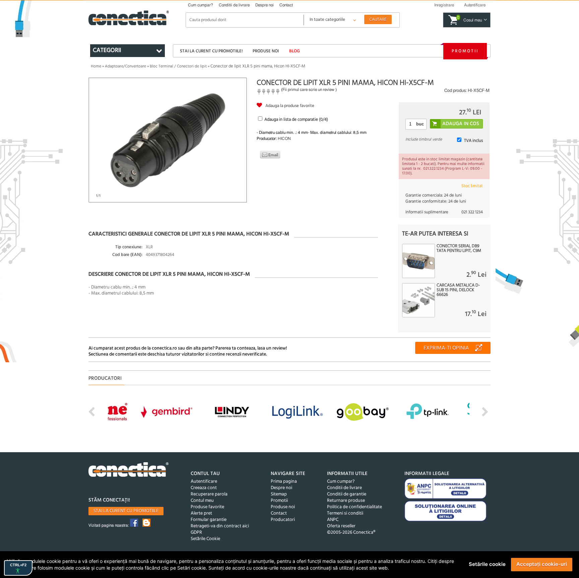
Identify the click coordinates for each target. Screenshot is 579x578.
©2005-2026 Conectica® (351, 532)
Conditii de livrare (234, 5)
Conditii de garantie (346, 494)
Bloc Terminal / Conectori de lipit (178, 66)
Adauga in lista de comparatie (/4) (296, 119)
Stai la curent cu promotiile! (211, 51)
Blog (294, 51)
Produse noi (266, 51)
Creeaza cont (204, 488)
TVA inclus (473, 140)
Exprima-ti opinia (446, 348)
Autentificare (204, 481)
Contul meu (202, 501)
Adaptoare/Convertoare (125, 66)
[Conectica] (128, 470)
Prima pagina (284, 481)
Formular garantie (209, 520)
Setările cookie (487, 564)
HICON (284, 139)
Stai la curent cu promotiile (125, 511)
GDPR (196, 532)
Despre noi (264, 5)
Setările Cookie (205, 539)
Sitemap (279, 494)
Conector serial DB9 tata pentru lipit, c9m (459, 248)
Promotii (465, 51)
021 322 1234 (472, 212)
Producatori (283, 520)
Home (96, 66)
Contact (286, 5)
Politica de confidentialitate (354, 507)
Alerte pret (201, 513)
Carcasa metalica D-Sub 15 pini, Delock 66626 (458, 290)
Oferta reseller (341, 526)
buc (420, 123)
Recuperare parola (209, 494)
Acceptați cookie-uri (541, 564)
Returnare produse (346, 501)
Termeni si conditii (345, 513)
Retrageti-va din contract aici (220, 526)
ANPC (332, 520)
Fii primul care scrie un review (308, 90)
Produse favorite (207, 507)
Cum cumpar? (200, 5)
